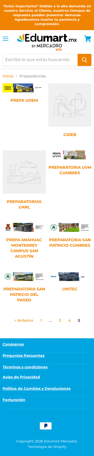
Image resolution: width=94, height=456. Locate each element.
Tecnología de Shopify (47, 446)
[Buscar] (84, 60)
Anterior (24, 320)
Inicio (8, 76)
